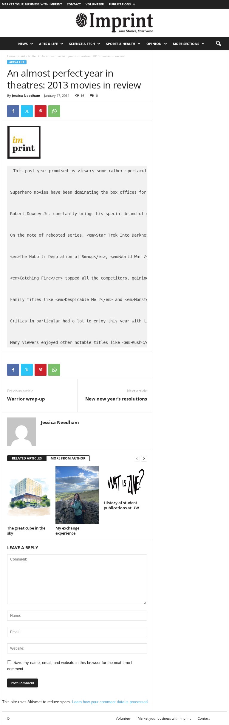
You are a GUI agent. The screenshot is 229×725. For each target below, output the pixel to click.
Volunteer (95, 4)
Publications (120, 4)
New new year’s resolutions (116, 399)
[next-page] (144, 458)
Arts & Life (48, 43)
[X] (27, 111)
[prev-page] (137, 458)
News (23, 43)
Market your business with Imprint (32, 4)
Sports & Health (120, 43)
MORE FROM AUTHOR (68, 458)
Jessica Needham (26, 95)
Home (11, 56)
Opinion (154, 43)
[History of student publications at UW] (125, 482)
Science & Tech (82, 43)
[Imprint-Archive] (114, 23)
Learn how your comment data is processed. (110, 702)
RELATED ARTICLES (27, 458)
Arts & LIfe (28, 56)
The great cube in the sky (26, 530)
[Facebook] (13, 111)
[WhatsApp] (54, 111)
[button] (218, 43)
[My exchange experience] (77, 495)
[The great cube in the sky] (28, 495)
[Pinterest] (41, 111)
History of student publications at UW (121, 505)
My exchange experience (67, 530)
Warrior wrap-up (26, 399)
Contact (74, 4)
